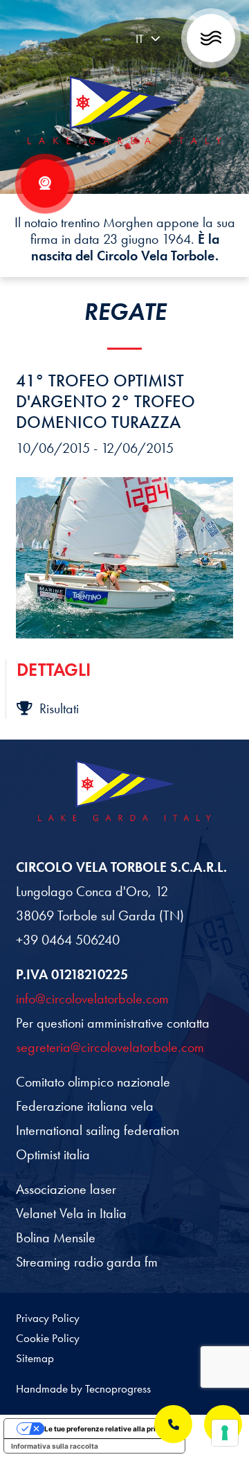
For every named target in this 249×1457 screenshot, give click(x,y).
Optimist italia (53, 1154)
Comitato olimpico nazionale (93, 1082)
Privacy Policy (48, 1317)
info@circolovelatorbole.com (92, 999)
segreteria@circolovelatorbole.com (110, 1047)
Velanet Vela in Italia (71, 1213)
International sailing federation (97, 1130)
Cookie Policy (48, 1337)
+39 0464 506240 (68, 940)
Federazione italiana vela (85, 1106)
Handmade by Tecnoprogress (83, 1388)
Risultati (59, 708)
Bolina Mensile (55, 1237)
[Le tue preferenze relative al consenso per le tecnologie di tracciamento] (225, 1433)
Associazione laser (66, 1189)
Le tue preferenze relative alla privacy (108, 1428)
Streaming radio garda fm (87, 1262)
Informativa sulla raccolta (54, 1446)
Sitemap (35, 1358)
